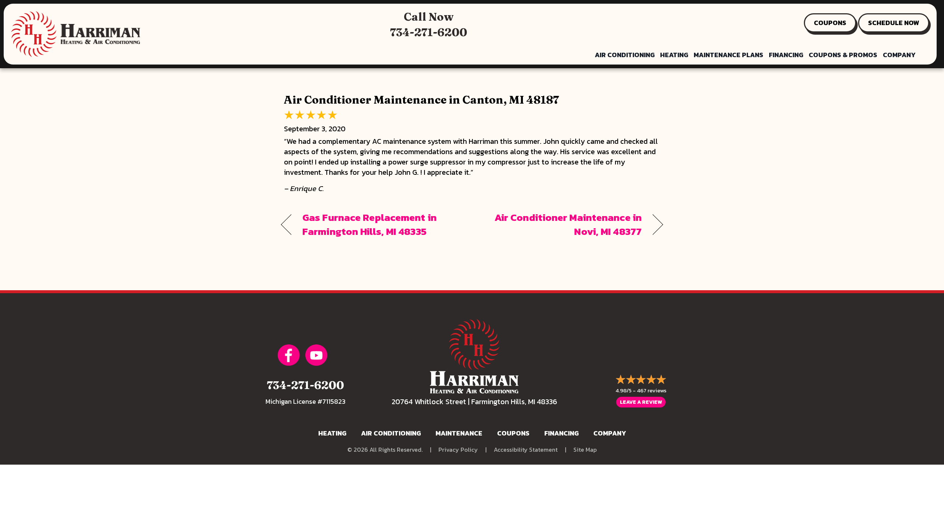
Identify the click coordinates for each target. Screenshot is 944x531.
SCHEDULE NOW (893, 23)
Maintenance (458, 433)
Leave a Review (641, 402)
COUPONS (830, 23)
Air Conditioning (625, 55)
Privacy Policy (458, 449)
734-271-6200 (428, 32)
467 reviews (651, 390)
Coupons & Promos (843, 55)
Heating (674, 55)
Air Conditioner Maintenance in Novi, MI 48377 (562, 225)
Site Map (585, 449)
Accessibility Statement (526, 449)
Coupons (513, 433)
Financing (786, 55)
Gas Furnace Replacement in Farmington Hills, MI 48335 (369, 225)
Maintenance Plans (728, 55)
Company (899, 55)
